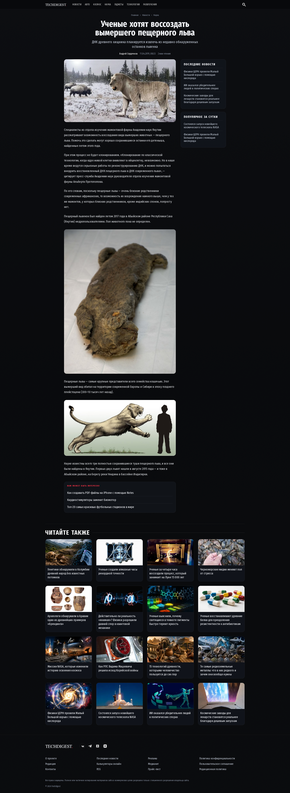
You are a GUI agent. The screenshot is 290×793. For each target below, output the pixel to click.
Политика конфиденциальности (217, 758)
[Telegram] (90, 746)
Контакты (50, 769)
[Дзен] (105, 746)
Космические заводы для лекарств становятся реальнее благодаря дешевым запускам (201, 99)
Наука (108, 4)
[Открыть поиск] (243, 4)
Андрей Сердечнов (128, 53)
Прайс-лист (154, 769)
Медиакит (153, 764)
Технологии (133, 4)
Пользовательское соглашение (216, 764)
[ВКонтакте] (82, 746)
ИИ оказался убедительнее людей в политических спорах (201, 86)
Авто (87, 4)
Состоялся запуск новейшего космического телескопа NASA (201, 125)
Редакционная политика (212, 769)
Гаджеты (118, 4)
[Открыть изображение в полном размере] (120, 90)
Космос (97, 4)
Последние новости (107, 758)
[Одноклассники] (98, 746)
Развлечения (150, 4)
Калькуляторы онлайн (109, 764)
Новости (76, 4)
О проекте (51, 758)
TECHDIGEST (56, 4)
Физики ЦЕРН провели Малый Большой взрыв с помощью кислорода (201, 75)
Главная (135, 15)
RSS (99, 769)
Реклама (152, 758)
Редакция (50, 764)
